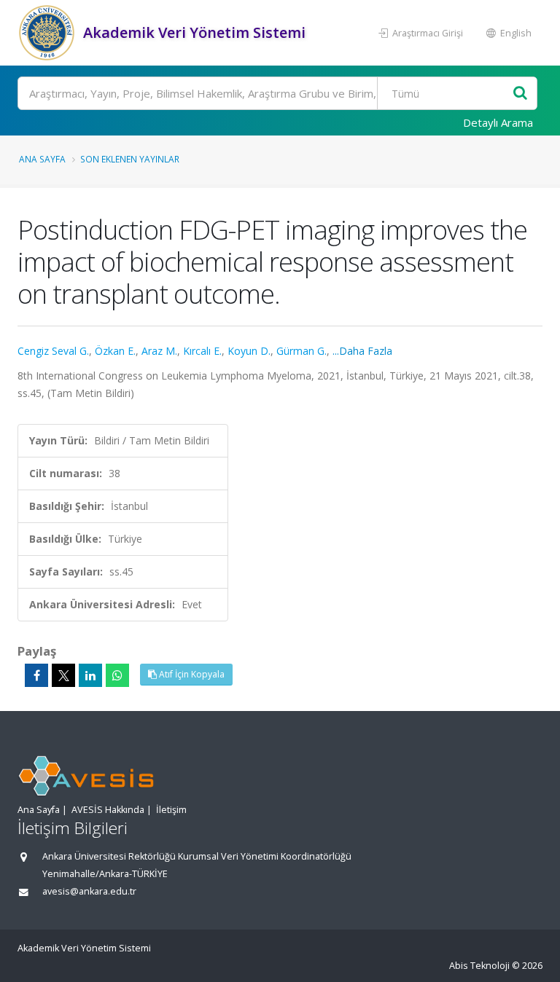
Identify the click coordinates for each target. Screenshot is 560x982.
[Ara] (520, 93)
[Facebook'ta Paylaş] (36, 675)
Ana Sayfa (42, 159)
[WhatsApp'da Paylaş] (117, 675)
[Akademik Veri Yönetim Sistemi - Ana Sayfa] (48, 33)
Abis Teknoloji (479, 965)
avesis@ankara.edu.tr (89, 891)
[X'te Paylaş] (63, 675)
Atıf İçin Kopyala (191, 674)
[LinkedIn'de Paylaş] (90, 675)
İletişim (171, 810)
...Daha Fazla (362, 351)
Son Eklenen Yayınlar (129, 159)
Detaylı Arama (498, 122)
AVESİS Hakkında (107, 810)
